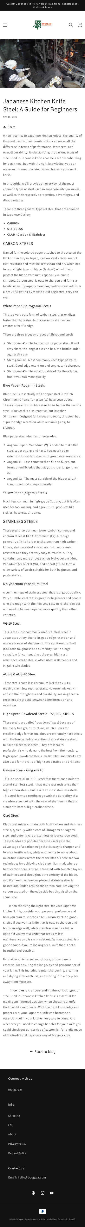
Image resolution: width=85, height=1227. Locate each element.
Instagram (15, 1089)
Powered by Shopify (67, 1219)
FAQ (10, 1125)
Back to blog (44, 1051)
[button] (5, 24)
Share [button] (11, 127)
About (12, 1134)
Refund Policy (17, 1153)
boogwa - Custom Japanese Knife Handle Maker (37, 1219)
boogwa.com (61, 1035)
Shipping (14, 1116)
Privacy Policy (17, 1144)
